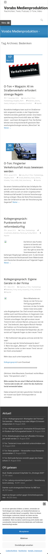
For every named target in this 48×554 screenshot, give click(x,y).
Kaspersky (25, 289)
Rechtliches (22, 551)
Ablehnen (24, 538)
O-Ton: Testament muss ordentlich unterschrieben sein (23, 443)
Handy (19, 289)
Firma (15, 289)
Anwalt (20, 178)
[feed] (5, 3)
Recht (22, 101)
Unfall (16, 180)
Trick (11, 180)
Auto (24, 98)
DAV (28, 98)
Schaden (6, 180)
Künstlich (29, 103)
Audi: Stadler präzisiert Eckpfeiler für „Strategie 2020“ (23, 473)
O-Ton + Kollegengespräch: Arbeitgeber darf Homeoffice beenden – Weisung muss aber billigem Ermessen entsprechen (23, 421)
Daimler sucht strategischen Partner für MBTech (21, 488)
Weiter (7, 128)
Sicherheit (37, 289)
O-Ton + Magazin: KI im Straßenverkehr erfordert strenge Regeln (20, 90)
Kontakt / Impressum (35, 551)
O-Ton (32, 289)
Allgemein (22, 287)
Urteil (20, 180)
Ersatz (33, 178)
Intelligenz (12, 103)
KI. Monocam (20, 103)
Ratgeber (16, 101)
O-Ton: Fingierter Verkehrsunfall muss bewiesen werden (23, 167)
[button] (44, 504)
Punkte (29, 233)
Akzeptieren (24, 531)
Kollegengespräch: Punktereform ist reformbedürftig (15, 222)
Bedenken (31, 101)
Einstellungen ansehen (24, 545)
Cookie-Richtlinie (11, 551)
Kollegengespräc (10, 362)
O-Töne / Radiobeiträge (35, 175)
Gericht (37, 101)
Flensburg (23, 233)
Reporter (39, 103)
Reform (34, 233)
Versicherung (27, 180)
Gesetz (6, 103)
